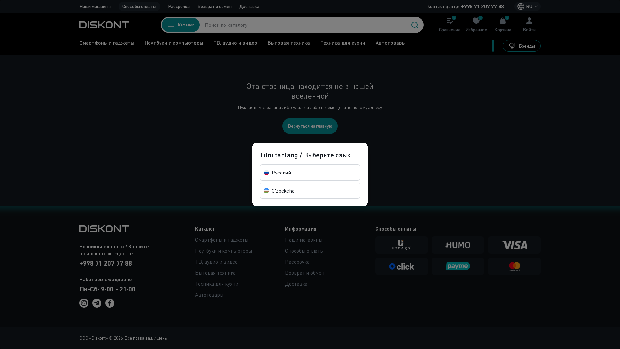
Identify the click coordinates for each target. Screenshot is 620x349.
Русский (281, 172)
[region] (310, 174)
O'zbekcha (283, 190)
